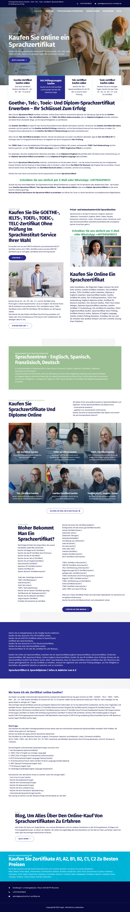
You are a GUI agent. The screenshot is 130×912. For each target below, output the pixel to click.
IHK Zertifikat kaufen (27, 452)
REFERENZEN (108, 11)
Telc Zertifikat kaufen (27, 493)
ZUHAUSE (38, 11)
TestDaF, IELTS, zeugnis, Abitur (102, 493)
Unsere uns (14, 209)
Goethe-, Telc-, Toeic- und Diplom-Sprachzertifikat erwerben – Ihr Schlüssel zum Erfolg (62, 105)
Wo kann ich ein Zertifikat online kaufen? (36, 692)
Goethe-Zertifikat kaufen (65, 493)
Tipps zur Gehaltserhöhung (70, 11)
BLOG (119, 11)
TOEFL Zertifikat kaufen (102, 452)
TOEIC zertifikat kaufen (65, 452)
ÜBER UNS (50, 11)
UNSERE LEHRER (93, 11)
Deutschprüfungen (17, 777)
